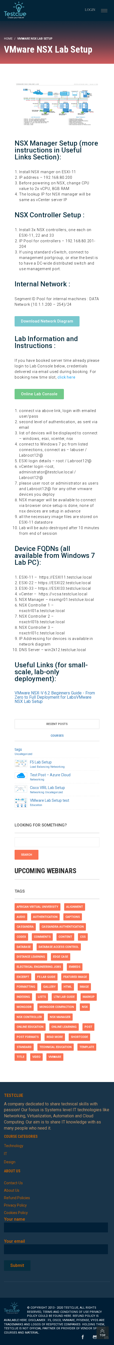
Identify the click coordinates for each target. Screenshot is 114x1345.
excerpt (23, 977)
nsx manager (60, 1017)
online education (30, 1027)
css (83, 937)
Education (36, 805)
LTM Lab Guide (64, 997)
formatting (26, 986)
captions (72, 917)
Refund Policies (17, 1198)
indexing (23, 997)
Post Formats (28, 1037)
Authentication (45, 917)
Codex (21, 937)
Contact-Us (13, 1183)
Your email (14, 1241)
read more (55, 1037)
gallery (49, 986)
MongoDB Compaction (57, 1007)
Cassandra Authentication (63, 926)
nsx (85, 1007)
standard (24, 1047)
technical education (56, 1047)
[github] (95, 1337)
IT (5, 1154)
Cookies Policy (16, 1213)
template (87, 1047)
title (20, 1057)
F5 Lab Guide (46, 977)
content (65, 937)
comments (42, 937)
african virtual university (37, 907)
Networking (57, 767)
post (88, 1027)
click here (66, 377)
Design (9, 1162)
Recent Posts (57, 724)
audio (21, 917)
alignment (74, 907)
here (67, 1316)
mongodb (24, 1007)
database (24, 947)
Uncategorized (23, 754)
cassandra (25, 926)
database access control (59, 947)
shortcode (79, 1037)
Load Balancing (40, 767)
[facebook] (82, 1337)
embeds (74, 967)
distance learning (31, 956)
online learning (64, 1027)
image (84, 986)
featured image (75, 977)
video (36, 1057)
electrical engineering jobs (39, 967)
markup (89, 997)
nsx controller (29, 1017)
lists (42, 997)
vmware (55, 1057)
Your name (14, 1219)
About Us (11, 1190)
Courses (57, 735)
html (68, 986)
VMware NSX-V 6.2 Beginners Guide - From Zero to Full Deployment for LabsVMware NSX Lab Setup (55, 697)
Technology (13, 1146)
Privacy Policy (15, 1205)
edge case (60, 956)
